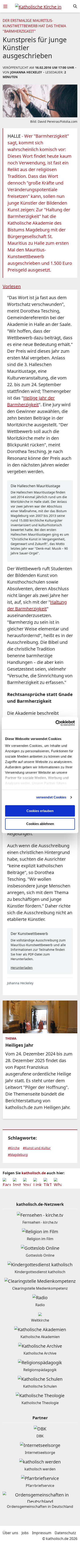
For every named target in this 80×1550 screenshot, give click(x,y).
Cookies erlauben (40, 811)
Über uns (10, 1532)
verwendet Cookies (51, 797)
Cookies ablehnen (40, 824)
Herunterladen (22, 968)
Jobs (25, 1532)
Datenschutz (65, 1532)
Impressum (41, 1532)
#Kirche (14, 1148)
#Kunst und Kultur (37, 1148)
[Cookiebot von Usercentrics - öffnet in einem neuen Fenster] (56, 723)
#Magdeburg (18, 1154)
